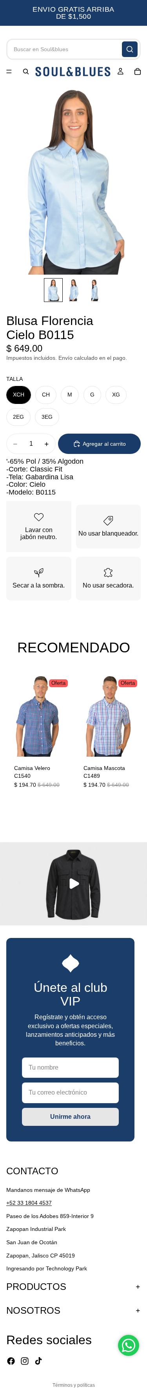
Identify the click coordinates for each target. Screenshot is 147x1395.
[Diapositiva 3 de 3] (94, 290)
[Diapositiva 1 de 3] (53, 290)
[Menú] (9, 71)
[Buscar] (130, 49)
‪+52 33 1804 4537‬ (29, 1203)
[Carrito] (137, 71)
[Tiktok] (38, 1361)
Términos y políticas (74, 1385)
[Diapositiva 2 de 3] (73, 290)
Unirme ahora (70, 1116)
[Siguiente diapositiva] (132, 736)
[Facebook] (11, 1361)
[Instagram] (24, 1361)
